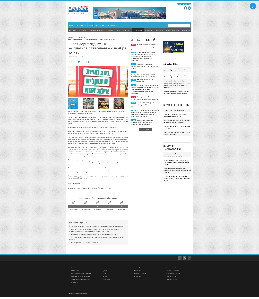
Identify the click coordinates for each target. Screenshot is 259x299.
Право (91, 25)
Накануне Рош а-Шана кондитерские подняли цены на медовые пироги (94, 234)
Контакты (73, 268)
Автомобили (149, 30)
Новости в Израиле (172, 279)
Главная (70, 37)
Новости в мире (171, 276)
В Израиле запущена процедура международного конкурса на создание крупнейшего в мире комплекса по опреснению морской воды (145, 113)
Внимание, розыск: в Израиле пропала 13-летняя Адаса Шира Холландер (176, 92)
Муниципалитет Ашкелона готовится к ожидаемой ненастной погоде (145, 98)
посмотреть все (145, 129)
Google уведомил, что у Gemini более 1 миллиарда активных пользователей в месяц (176, 162)
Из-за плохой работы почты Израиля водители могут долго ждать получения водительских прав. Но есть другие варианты (176, 84)
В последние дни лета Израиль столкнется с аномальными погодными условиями (97, 226)
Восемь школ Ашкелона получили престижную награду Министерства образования (142, 122)
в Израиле (82, 30)
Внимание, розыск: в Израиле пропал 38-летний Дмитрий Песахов (175, 76)
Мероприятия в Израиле (173, 273)
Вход (179, 4)
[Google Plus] (92, 61)
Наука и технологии (172, 30)
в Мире (73, 30)
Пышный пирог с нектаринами (173, 110)
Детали (77, 183)
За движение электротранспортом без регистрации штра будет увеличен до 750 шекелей (143, 74)
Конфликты (186, 30)
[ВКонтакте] (72, 61)
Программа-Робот (105, 188)
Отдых (85, 188)
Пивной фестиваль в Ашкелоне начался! (84, 243)
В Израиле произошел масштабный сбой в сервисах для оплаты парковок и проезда (176, 178)
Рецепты (126, 30)
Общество (159, 30)
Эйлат (79, 188)
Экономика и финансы (109, 268)
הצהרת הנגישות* (75, 271)
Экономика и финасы (96, 30)
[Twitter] (82, 61)
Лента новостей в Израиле (174, 268)
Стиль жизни (80, 37)
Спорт (118, 30)
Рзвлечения (93, 188)
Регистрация (187, 4)
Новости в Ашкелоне (172, 271)
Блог (96, 25)
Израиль (72, 188)
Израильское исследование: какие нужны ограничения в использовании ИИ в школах (177, 170)
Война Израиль (111, 25)
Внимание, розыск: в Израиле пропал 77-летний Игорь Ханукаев (175, 70)
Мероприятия (82, 25)
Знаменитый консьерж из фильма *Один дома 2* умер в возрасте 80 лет (144, 105)
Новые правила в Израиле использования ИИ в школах (172, 155)
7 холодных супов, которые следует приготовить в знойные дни (175, 115)
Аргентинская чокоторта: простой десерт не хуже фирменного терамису (177, 121)
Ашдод (102, 25)
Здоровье (110, 30)
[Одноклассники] (102, 61)
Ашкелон (72, 25)
